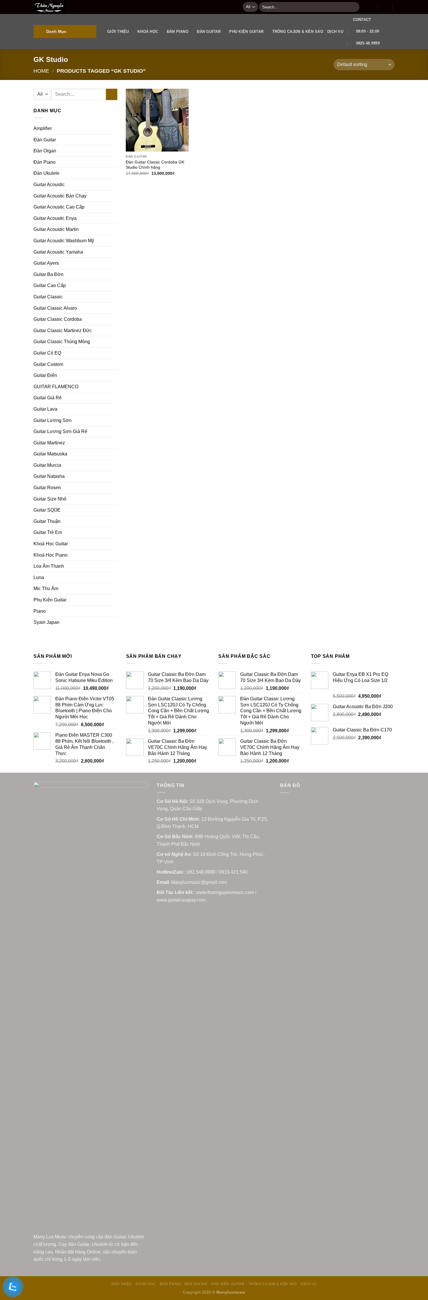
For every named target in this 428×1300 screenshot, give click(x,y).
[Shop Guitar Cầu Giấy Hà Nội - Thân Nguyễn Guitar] (133, 7)
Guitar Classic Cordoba (57, 319)
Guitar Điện (45, 375)
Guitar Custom (48, 364)
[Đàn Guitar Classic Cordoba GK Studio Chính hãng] (157, 120)
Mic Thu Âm (45, 588)
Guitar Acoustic (49, 184)
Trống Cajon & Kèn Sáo (297, 31)
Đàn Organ (44, 150)
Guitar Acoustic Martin (56, 229)
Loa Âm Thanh (48, 566)
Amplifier (42, 128)
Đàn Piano (177, 31)
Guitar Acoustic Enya (55, 218)
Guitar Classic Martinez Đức (62, 330)
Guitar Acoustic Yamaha (58, 252)
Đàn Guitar (209, 31)
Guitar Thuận (47, 521)
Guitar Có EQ (47, 352)
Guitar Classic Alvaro (55, 308)
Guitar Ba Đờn (48, 274)
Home (41, 71)
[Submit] (354, 7)
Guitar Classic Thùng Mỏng (61, 341)
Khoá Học (147, 31)
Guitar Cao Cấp (49, 285)
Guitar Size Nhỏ (49, 498)
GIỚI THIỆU (118, 31)
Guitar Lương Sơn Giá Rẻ (60, 431)
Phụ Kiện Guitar (246, 31)
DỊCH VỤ (335, 31)
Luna (38, 577)
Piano (39, 611)
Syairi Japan (46, 622)
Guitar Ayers (46, 263)
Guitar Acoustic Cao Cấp (58, 206)
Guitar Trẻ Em (47, 532)
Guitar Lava (45, 409)
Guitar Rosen (47, 487)
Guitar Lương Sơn (52, 420)
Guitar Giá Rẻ (47, 397)
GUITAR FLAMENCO (55, 386)
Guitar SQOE (47, 509)
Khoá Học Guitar (50, 543)
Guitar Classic (48, 296)
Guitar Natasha (49, 476)
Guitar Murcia (47, 465)
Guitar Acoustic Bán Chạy (59, 195)
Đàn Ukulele (46, 173)
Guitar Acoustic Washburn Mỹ (63, 240)
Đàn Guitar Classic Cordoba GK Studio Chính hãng (155, 165)
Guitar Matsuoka (50, 453)
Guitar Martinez (49, 442)
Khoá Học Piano (50, 555)
